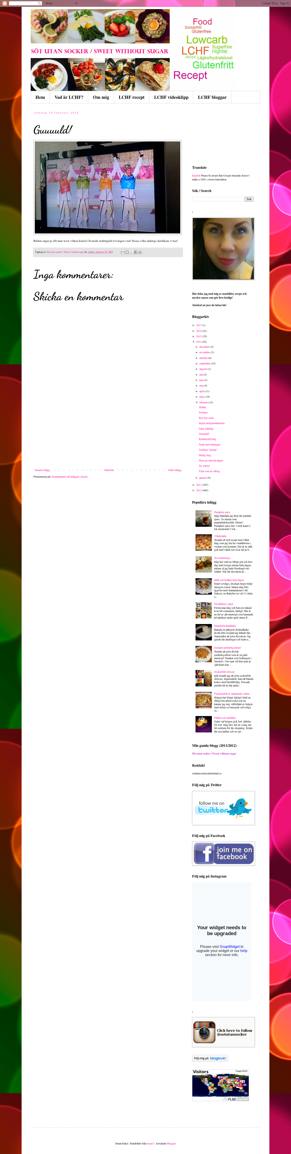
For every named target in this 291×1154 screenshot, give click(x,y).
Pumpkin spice (222, 512)
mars (202, 396)
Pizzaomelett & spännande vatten (231, 693)
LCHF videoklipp (171, 97)
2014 (199, 341)
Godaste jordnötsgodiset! (227, 647)
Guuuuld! (204, 433)
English (196, 175)
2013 (199, 484)
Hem (40, 97)
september (205, 363)
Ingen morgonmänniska (211, 423)
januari (203, 477)
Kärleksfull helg (207, 439)
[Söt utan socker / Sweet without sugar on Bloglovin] (210, 1060)
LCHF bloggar (212, 97)
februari (203, 402)
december (204, 346)
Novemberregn (222, 558)
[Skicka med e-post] (122, 252)
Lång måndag (206, 428)
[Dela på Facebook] (135, 252)
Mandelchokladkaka (225, 625)
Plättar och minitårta (225, 717)
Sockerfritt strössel (224, 671)
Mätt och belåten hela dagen (229, 580)
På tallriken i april (223, 604)
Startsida (109, 470)
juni (201, 380)
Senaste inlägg (42, 470)
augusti (203, 369)
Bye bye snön (206, 418)
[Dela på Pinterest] (140, 252)
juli (201, 374)
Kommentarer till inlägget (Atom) (70, 476)
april (202, 391)
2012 (199, 490)
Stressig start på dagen (211, 460)
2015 (199, 336)
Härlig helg (205, 455)
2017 (199, 325)
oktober (203, 358)
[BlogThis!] (127, 252)
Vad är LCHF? (69, 97)
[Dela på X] (131, 252)
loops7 (150, 1143)
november (205, 352)
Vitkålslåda (220, 536)
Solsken (203, 412)
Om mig (101, 97)
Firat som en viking (209, 471)
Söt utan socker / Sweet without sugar (214, 753)
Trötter (202, 407)
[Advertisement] (108, 434)
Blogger (171, 1143)
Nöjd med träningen (209, 444)
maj (201, 385)
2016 (199, 331)
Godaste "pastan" (208, 449)
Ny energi (204, 465)
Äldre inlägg (174, 470)
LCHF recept (132, 97)
